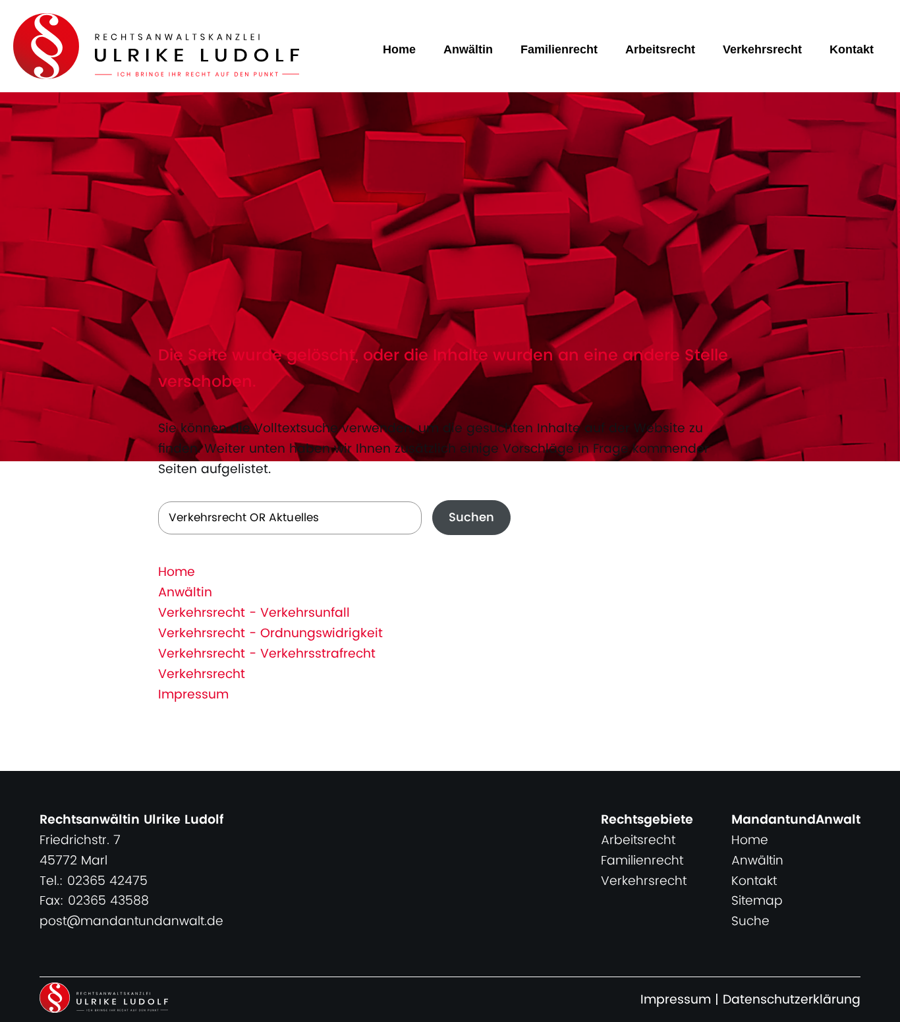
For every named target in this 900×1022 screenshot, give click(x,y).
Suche (750, 921)
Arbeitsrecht (660, 49)
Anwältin (468, 49)
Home (399, 49)
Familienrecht (559, 49)
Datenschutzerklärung (791, 1000)
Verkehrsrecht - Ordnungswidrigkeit (270, 633)
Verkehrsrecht (762, 49)
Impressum (193, 695)
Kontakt (852, 49)
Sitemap (757, 901)
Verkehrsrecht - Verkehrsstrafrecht (267, 654)
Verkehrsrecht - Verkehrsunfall (254, 613)
